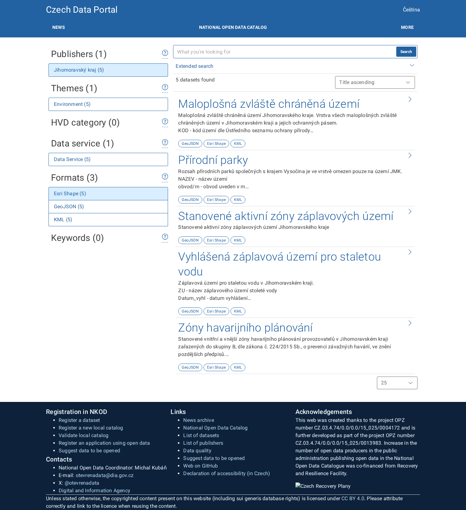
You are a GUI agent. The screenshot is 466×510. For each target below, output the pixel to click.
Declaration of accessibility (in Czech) (226, 473)
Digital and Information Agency (94, 490)
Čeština (411, 10)
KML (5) (63, 219)
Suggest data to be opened (89, 451)
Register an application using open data (104, 443)
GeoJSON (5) (69, 206)
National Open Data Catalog (215, 428)
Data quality (197, 451)
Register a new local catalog (91, 428)
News (58, 27)
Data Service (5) (72, 159)
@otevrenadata (82, 483)
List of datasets (201, 435)
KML (238, 143)
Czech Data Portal (82, 9)
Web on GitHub (200, 466)
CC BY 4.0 (352, 498)
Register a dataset (79, 420)
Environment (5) (72, 104)
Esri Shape (216, 143)
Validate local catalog (83, 435)
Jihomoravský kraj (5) (79, 70)
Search (406, 51)
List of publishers (203, 443)
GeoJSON (190, 143)
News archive (198, 420)
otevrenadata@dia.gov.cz (105, 475)
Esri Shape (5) (70, 193)
